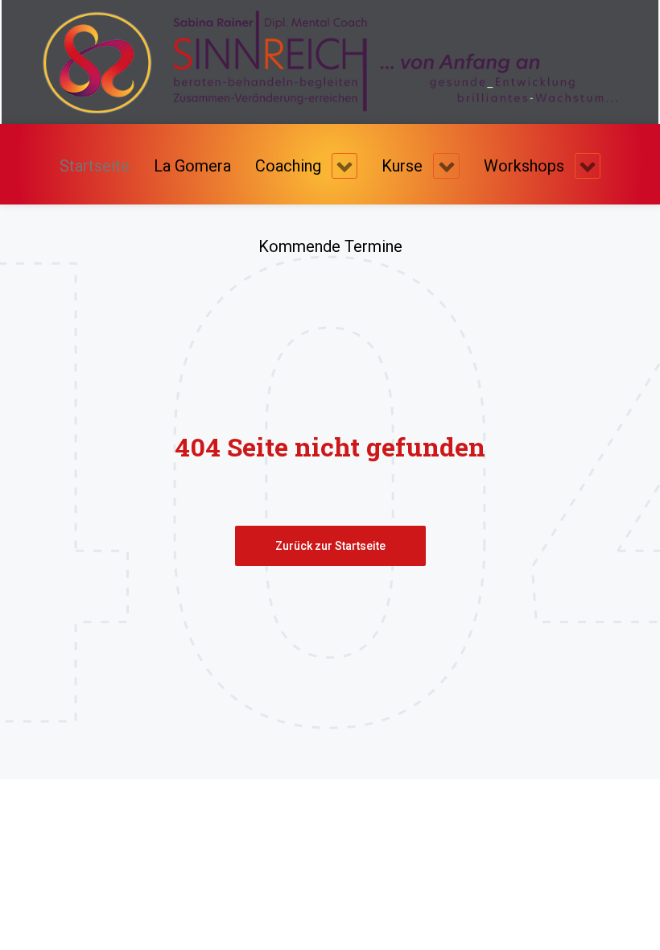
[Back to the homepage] (330, 60)
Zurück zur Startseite (330, 545)
